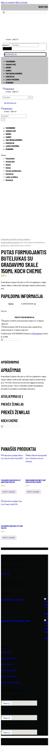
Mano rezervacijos (9, 658)
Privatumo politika (9, 670)
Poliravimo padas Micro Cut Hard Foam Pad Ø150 (10, 481)
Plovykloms (14, 242)
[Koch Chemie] (10, 340)
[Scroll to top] (2, 749)
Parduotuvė (6, 652)
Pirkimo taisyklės (8, 676)
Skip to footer (21, 2)
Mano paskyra (7, 664)
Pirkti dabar (9, 492)
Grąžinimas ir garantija (10, 682)
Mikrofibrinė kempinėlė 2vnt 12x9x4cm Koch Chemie (35, 481)
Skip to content (8, 2)
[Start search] (31, 97)
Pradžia (4, 239)
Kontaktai (5, 573)
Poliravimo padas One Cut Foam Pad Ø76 (12, 527)
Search (6, 45)
